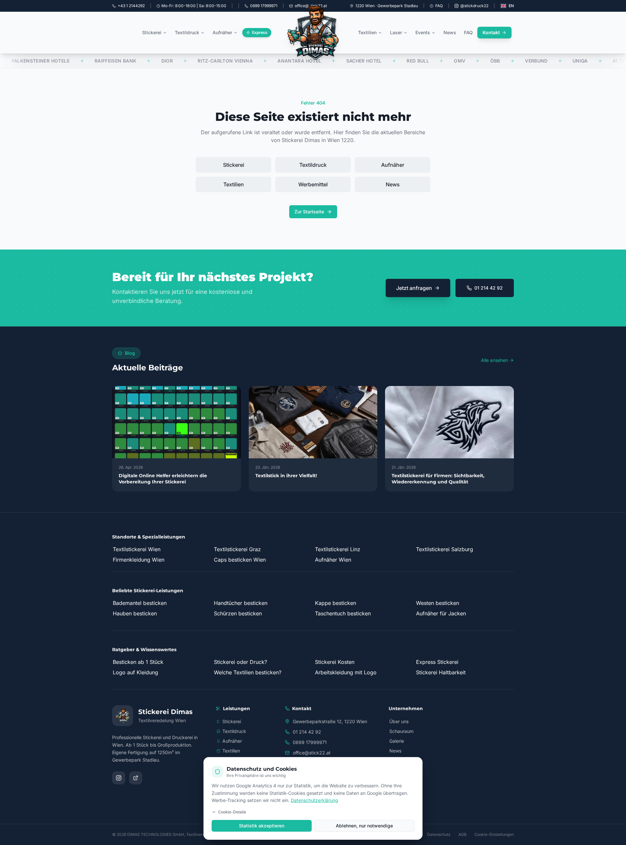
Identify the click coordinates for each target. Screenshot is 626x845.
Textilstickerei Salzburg (444, 549)
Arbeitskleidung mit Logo (346, 672)
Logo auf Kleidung (135, 672)
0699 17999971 (310, 742)
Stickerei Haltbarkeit (441, 672)
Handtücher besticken (240, 603)
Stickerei (151, 32)
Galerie (396, 741)
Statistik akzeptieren (261, 825)
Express (259, 32)
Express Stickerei (437, 662)
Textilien (367, 32)
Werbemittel (313, 184)
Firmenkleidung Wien (138, 559)
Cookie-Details (232, 811)
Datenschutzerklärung (314, 800)
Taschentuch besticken (343, 613)
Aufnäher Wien (333, 559)
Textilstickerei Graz (237, 549)
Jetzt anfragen (414, 288)
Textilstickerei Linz (337, 549)
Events (422, 32)
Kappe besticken (335, 603)
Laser (396, 32)
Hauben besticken (135, 613)
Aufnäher (222, 32)
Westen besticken (437, 603)
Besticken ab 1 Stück (138, 662)
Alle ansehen (494, 360)
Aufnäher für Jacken (441, 613)
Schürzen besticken (238, 613)
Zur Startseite (309, 211)
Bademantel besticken (140, 603)
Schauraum (401, 731)
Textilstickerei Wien (136, 549)
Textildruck (187, 32)
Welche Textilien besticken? (247, 672)
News (449, 32)
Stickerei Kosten (334, 662)
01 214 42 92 (488, 288)
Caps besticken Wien (240, 559)
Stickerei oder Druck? (240, 662)
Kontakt (491, 32)
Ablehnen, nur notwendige (364, 825)
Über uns (399, 721)
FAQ (439, 5)
